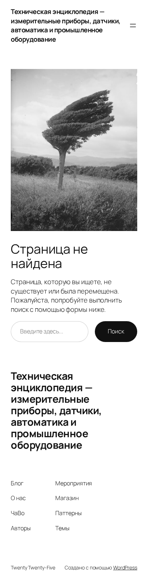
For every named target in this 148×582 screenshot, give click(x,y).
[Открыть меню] (133, 25)
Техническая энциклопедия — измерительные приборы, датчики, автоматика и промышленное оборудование (66, 25)
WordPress (125, 567)
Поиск (116, 331)
